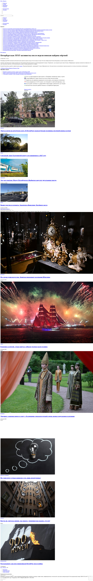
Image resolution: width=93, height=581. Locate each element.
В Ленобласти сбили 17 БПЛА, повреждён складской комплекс (19, 41)
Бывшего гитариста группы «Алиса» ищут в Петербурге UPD (16, 71)
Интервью (5, 5)
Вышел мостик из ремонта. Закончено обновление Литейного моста (20, 32)
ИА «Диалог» (3, 1)
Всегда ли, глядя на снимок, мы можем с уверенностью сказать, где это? (25, 521)
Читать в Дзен (16, 68)
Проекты (5, 6)
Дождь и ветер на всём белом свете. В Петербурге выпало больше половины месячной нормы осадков (27, 29)
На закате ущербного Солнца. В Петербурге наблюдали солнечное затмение (22, 36)
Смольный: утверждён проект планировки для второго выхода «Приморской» (22, 42)
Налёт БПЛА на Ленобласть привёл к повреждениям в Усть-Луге (19, 35)
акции (21, 66)
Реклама (5, 9)
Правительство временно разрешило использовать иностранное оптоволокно (45, 80)
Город (2, 152)
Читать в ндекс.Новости (7, 68)
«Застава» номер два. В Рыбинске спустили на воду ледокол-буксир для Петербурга (23, 33)
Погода (2, 128)
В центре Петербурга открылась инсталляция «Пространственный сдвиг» (21, 46)
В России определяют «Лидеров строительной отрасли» (17, 50)
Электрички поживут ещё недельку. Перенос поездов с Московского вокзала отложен (24, 34)
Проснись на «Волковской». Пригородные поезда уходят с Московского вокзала (23, 38)
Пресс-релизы (6, 571)
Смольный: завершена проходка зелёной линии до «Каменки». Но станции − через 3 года (25, 40)
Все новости (3, 52)
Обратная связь (6, 570)
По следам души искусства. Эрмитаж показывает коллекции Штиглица (25, 277)
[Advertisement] (38, 429)
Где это (2, 518)
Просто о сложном (5, 475)
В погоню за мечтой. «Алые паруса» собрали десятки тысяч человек (24, 347)
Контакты (5, 569)
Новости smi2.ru (27, 89)
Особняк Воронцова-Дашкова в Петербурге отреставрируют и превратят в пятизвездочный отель (26, 45)
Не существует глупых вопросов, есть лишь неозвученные (21, 478)
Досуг (2, 344)
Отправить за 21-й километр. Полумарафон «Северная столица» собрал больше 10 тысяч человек (26, 37)
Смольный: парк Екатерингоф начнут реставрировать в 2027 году (19, 28)
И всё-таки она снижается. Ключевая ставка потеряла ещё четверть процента (21, 47)
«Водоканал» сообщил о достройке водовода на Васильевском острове (20, 43)
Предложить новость (5, 208)
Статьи (4, 4)
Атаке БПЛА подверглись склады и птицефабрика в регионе (18, 49)
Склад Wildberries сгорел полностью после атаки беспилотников (42, 78)
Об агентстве (6, 8)
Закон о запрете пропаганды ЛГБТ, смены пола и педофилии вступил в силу (19, 72)
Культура (2, 274)
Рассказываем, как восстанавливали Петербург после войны (22, 563)
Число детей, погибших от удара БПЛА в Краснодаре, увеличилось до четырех (45, 83)
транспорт (3, 177)
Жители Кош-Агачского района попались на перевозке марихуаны (42, 85)
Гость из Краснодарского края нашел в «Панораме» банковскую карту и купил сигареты (45, 77)
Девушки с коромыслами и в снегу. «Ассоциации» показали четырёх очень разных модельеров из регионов (38, 416)
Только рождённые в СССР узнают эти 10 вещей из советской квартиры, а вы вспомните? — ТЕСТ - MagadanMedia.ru (45, 82)
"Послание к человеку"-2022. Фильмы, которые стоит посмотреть (17, 74)
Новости (5, 3)
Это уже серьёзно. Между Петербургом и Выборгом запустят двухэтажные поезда (23, 30)
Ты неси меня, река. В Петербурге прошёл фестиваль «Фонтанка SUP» (20, 44)
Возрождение (3, 561)
